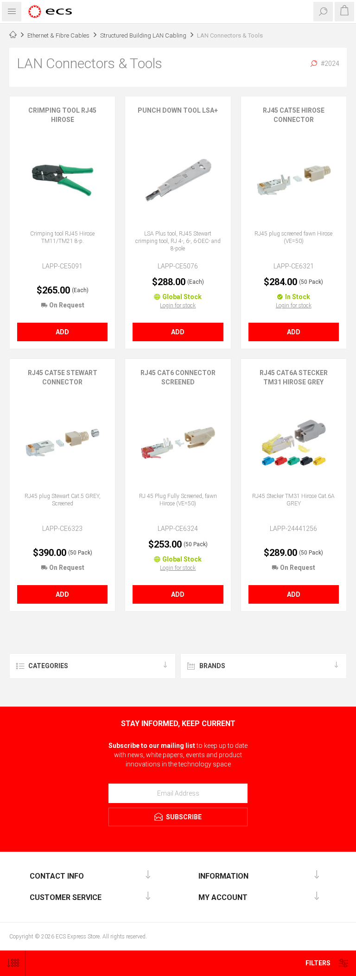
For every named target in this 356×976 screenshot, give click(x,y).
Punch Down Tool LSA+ (178, 110)
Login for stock (178, 305)
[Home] (13, 35)
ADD (62, 332)
